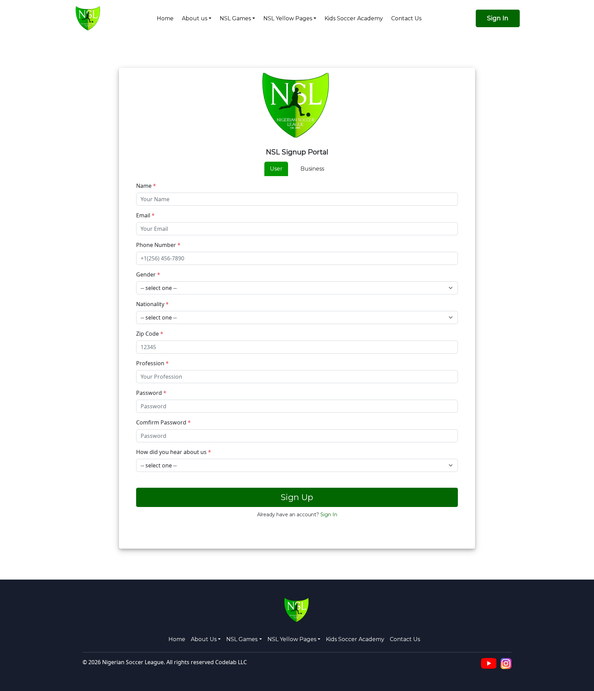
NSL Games (235, 18)
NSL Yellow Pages (287, 18)
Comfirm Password (163, 422)
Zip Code (149, 333)
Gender (148, 274)
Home (165, 18)
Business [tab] (312, 168)
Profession (152, 363)
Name (146, 186)
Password (151, 393)
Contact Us (406, 18)
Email (145, 215)
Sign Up (296, 497)
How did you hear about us (173, 452)
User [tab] (276, 168)
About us (194, 18)
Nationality (152, 304)
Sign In (497, 18)
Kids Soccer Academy (353, 18)
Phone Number (158, 245)
